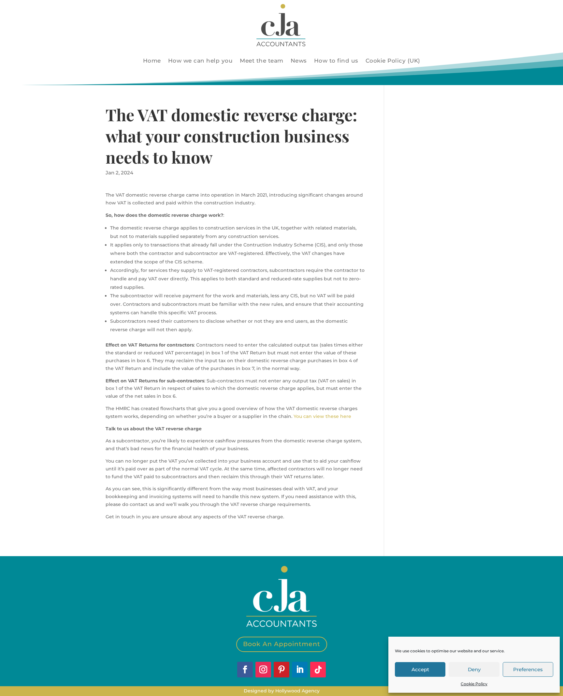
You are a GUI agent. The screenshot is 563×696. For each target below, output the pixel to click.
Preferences (528, 669)
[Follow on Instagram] (263, 669)
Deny (474, 669)
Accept (420, 669)
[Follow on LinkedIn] (300, 669)
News (299, 60)
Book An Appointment (281, 644)
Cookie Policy (474, 683)
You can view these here (322, 416)
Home (152, 60)
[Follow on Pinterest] (281, 669)
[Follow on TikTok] (318, 669)
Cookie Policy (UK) (393, 60)
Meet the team (261, 60)
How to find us (336, 60)
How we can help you (200, 60)
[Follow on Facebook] (245, 669)
